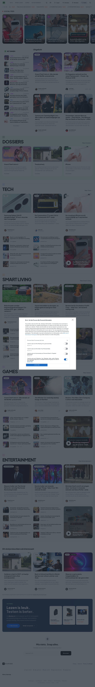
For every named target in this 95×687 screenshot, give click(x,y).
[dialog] (47, 343)
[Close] (73, 320)
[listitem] (47, 340)
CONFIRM (37, 365)
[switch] (66, 344)
